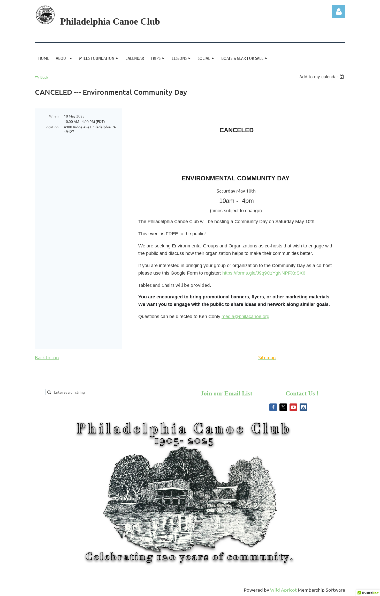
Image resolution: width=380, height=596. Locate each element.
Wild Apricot (283, 589)
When (54, 116)
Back (44, 77)
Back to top (47, 357)
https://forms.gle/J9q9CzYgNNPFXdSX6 (263, 273)
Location (51, 126)
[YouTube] (293, 407)
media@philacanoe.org (245, 316)
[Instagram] (303, 407)
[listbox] (322, 76)
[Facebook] (273, 407)
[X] (283, 407)
